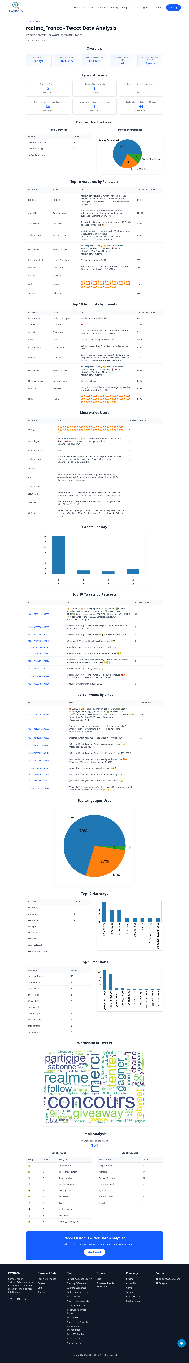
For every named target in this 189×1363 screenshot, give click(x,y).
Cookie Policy (133, 1300)
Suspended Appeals (77, 1321)
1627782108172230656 (38, 729)
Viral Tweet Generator (78, 1300)
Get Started (94, 1252)
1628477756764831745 (38, 647)
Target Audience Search (79, 1278)
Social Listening (75, 1342)
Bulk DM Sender (75, 1334)
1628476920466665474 (38, 676)
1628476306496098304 (38, 683)
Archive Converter (76, 1287)
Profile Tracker (75, 1338)
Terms (129, 1292)
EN (147, 7)
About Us (131, 1283)
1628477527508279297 (38, 653)
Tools (100, 7)
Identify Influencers (77, 1283)
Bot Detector (74, 1296)
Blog (124, 7)
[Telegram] (181, 1343)
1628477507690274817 (38, 661)
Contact (130, 1287)
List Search (73, 1317)
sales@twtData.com (169, 1278)
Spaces (41, 1292)
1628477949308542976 (38, 641)
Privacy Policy (133, 1296)
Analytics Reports (76, 1305)
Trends (134, 7)
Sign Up (173, 7)
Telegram (164, 1283)
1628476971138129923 (38, 668)
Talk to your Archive (77, 1292)
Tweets (41, 1283)
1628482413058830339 (38, 738)
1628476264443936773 (38, 614)
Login (159, 7)
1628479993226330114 (38, 753)
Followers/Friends (47, 1278)
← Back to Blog (33, 21)
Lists (40, 1287)
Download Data (82, 7)
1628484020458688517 (38, 745)
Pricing (114, 7)
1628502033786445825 (38, 627)
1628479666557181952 (38, 634)
